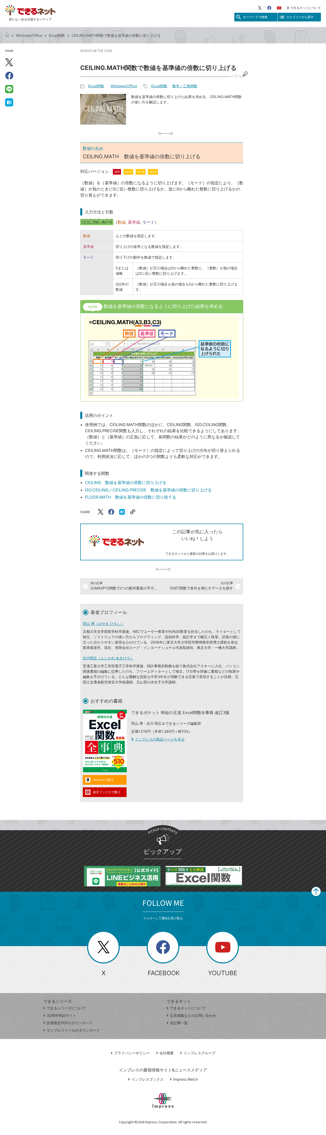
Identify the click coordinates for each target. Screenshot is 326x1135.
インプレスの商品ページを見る (160, 739)
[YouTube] (279, 7)
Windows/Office (29, 35)
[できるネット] (7, 35)
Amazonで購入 (103, 780)
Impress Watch (185, 1079)
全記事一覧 (179, 1023)
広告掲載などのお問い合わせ (193, 1015)
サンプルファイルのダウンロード (73, 1030)
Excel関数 (57, 35)
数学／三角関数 (184, 86)
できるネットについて (305, 8)
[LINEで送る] (9, 89)
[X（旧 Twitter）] (260, 8)
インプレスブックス (147, 1079)
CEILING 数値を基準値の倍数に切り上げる (125, 482)
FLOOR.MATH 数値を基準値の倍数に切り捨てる (130, 497)
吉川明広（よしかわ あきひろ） (108, 658)
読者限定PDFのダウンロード (70, 1023)
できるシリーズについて (66, 1008)
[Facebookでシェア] (9, 75)
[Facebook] (269, 7)
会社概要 (166, 1053)
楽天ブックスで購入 (106, 792)
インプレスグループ (199, 1053)
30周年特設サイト (61, 1015)
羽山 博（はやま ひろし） (103, 623)
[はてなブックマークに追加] (9, 102)
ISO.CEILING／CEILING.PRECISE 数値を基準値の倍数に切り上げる (148, 489)
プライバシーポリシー (132, 1053)
